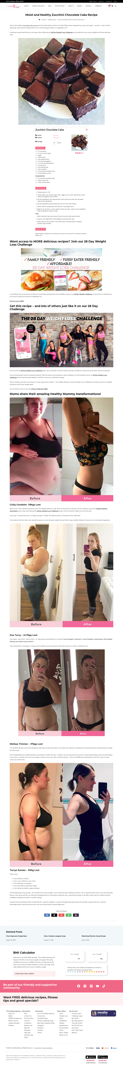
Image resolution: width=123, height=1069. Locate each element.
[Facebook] (47, 915)
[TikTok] (103, 986)
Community (98, 6)
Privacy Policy (28, 1018)
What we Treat (60, 6)
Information (26, 1011)
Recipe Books (63, 1028)
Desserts (56, 135)
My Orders (75, 1018)
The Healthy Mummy (13, 1011)
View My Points (77, 1023)
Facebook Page (42, 1018)
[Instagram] (85, 986)
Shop (49, 6)
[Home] (39, 19)
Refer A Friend (93, 1)
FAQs (115, 1)
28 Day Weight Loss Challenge (62, 32)
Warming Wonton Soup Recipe (94, 936)
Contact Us (109, 1)
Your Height (74, 954)
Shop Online (61, 1011)
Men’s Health (63, 1032)
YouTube (40, 1030)
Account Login (76, 1013)
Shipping (27, 1030)
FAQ (25, 1013)
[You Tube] (97, 986)
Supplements (63, 1025)
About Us (101, 1)
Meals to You (63, 1035)
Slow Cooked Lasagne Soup (55, 936)
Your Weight (97, 954)
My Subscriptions (77, 1021)
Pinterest (40, 1028)
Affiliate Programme (15, 1018)
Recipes (79, 6)
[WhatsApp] (69, 915)
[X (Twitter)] (54, 915)
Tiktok (39, 1032)
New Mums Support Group (46, 1023)
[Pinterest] (61, 915)
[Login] (112, 6)
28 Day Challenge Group (45, 1021)
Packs (61, 1030)
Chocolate (56, 138)
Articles (88, 6)
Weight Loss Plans (38, 6)
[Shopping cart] (109, 6)
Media (10, 1016)
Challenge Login (77, 1016)
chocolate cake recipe (30, 25)
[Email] (76, 915)
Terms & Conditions (47, 1048)
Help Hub (27, 1032)
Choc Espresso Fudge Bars (16, 936)
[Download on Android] (103, 1057)
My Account (73, 1011)
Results (70, 6)
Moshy (26, 6)
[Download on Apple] (91, 1057)
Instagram (40, 1025)
